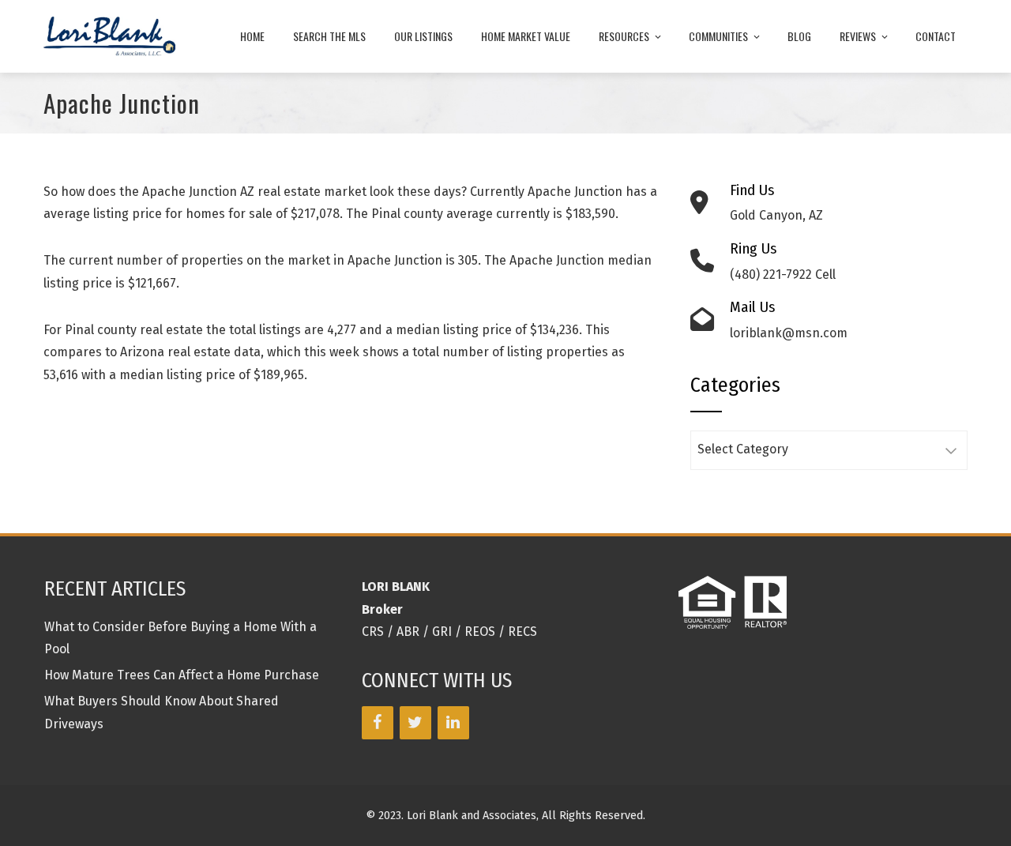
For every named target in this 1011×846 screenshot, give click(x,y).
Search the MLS (329, 36)
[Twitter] (415, 722)
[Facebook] (377, 722)
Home (252, 36)
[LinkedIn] (453, 722)
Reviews (858, 36)
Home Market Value (525, 36)
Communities (718, 36)
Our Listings (423, 36)
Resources (624, 36)
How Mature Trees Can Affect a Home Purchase (181, 674)
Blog (799, 36)
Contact (935, 36)
